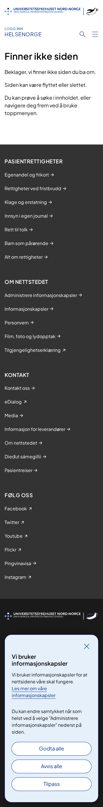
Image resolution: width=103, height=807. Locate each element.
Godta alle (51, 748)
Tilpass (51, 783)
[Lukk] (86, 646)
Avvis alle (51, 766)
